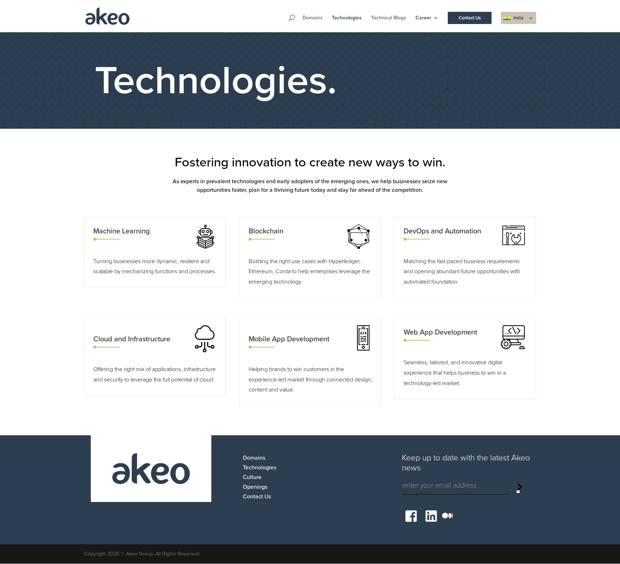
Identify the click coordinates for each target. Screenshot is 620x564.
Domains (312, 18)
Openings (255, 486)
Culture (252, 477)
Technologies (347, 18)
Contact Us (470, 18)
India (518, 18)
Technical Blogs (388, 18)
